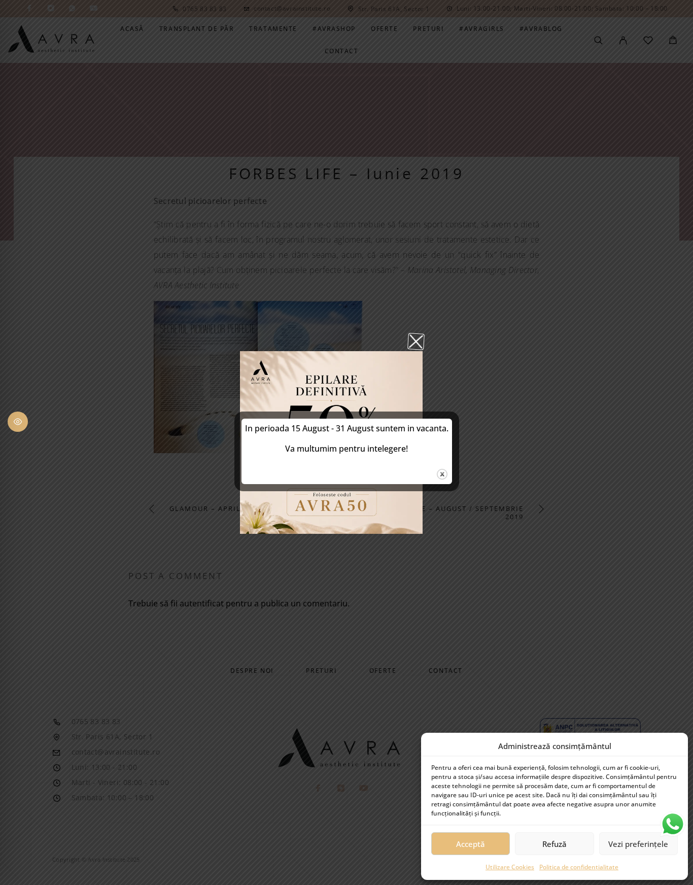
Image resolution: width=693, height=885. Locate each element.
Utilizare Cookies (510, 867)
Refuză (554, 844)
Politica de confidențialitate (578, 867)
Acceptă (470, 844)
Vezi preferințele (638, 844)
